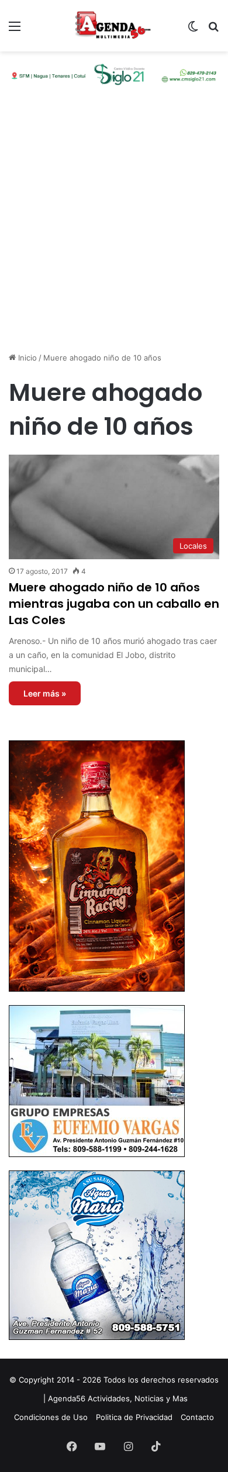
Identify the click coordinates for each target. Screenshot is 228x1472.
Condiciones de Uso (51, 1417)
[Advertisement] (114, 229)
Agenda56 (66, 1398)
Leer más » (44, 693)
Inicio (26, 357)
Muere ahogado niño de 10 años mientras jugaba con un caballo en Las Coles (114, 603)
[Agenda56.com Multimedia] (114, 25)
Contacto (197, 1417)
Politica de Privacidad (134, 1417)
